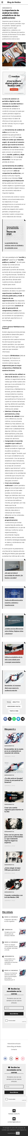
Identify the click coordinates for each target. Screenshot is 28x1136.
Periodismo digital (14, 706)
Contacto (14, 1049)
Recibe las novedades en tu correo (14, 991)
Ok (18, 1133)
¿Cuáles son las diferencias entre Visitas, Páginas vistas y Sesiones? (14, 631)
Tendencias (8, 929)
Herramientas (7, 8)
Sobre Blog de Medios (14, 1046)
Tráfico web (14, 711)
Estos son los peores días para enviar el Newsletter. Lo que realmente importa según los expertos (13, 839)
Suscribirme (14, 1014)
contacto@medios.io (14, 1122)
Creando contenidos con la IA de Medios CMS (13, 896)
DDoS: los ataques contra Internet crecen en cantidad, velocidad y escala (11, 947)
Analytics (16, 702)
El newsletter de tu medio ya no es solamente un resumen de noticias (13, 751)
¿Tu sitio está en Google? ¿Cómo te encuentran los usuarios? (13, 780)
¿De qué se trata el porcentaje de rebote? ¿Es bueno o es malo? (14, 575)
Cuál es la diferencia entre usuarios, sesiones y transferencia (14, 602)
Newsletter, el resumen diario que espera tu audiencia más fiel (13, 688)
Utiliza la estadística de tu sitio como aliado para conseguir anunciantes (13, 659)
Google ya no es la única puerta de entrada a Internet (9, 933)
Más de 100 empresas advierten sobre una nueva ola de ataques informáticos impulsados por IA (10, 976)
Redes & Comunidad (11, 917)
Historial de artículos (14, 1043)
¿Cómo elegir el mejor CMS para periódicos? (12, 869)
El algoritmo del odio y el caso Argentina (10, 920)
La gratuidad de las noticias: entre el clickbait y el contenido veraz (14, 245)
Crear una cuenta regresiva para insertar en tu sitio (13, 809)
